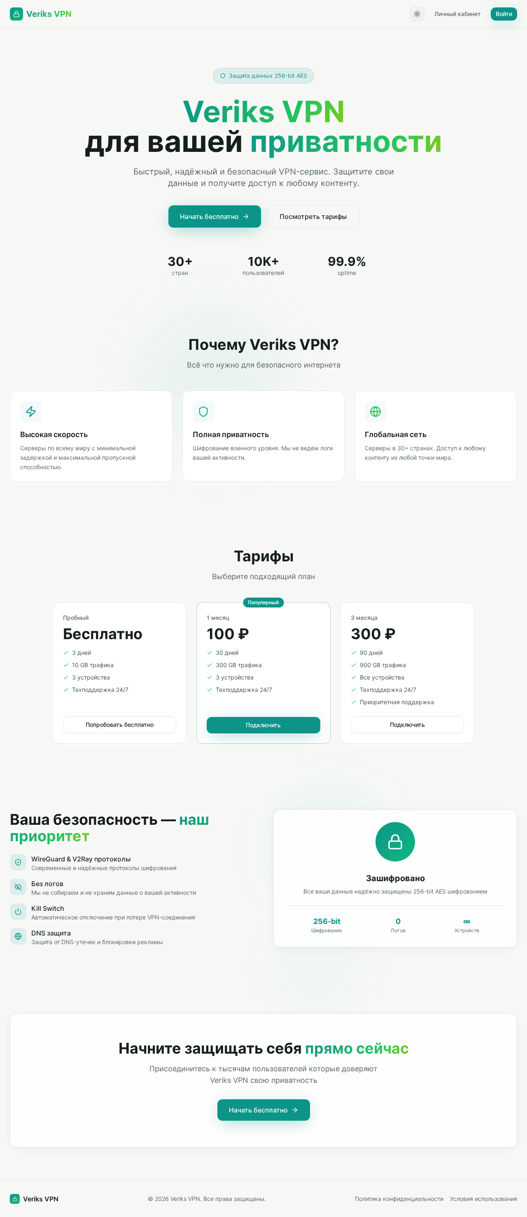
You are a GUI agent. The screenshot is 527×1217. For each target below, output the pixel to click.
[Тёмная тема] (417, 14)
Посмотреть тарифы (313, 216)
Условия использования (483, 1198)
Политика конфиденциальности (399, 1198)
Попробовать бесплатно (120, 724)
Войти (504, 13)
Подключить (263, 724)
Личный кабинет (457, 13)
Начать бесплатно (209, 216)
